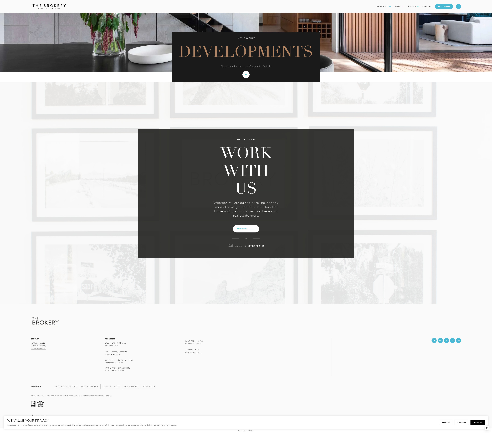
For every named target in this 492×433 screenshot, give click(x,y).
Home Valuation (111, 387)
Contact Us (444, 6)
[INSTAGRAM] (440, 340)
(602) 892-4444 (256, 246)
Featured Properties (66, 387)
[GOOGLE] (452, 340)
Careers (426, 6)
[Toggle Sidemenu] (458, 6)
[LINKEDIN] (446, 340)
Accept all (478, 422)
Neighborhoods (89, 387)
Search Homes (131, 387)
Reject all (446, 422)
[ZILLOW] (458, 340)
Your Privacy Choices (246, 430)
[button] (246, 228)
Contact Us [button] (149, 387)
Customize (462, 422)
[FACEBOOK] (434, 340)
